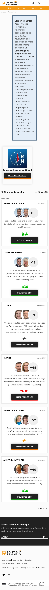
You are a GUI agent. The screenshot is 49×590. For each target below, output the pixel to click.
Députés (21, 8)
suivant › (42, 508)
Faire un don (21, 564)
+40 (33, 469)
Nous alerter (8, 564)
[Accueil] (7, 5)
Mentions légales (10, 567)
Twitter (19, 571)
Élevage (7, 305)
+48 (33, 367)
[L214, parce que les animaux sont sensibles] (4, 584)
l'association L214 (14, 585)
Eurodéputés (37, 8)
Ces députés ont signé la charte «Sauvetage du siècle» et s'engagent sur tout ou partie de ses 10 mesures (24, 224)
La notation (17, 560)
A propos (6, 560)
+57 (33, 420)
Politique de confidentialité (32, 567)
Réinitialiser (5, 198)
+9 (33, 315)
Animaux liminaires (13, 253)
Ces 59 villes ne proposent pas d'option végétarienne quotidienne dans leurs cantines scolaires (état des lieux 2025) (24, 431)
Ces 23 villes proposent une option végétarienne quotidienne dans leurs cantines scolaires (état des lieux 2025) (24, 480)
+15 (33, 262)
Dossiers (28, 560)
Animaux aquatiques (14, 203)
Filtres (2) (43, 192)
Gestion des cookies (41, 584)
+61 (33, 213)
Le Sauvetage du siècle (22, 51)
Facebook (7, 571)
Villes (9, 8)
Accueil (4, 12)
